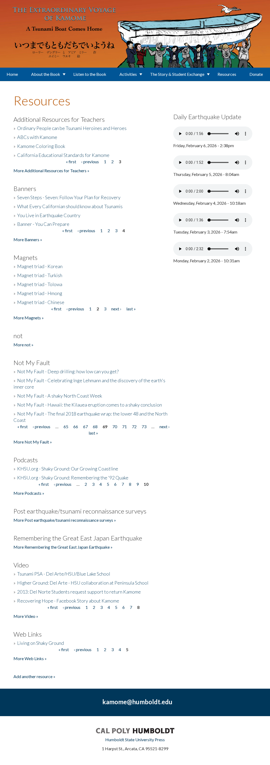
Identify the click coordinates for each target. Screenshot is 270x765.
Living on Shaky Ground (40, 643)
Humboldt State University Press (135, 739)
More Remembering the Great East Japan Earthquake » (63, 546)
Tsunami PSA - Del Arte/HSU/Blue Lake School (63, 574)
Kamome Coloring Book (41, 146)
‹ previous (90, 161)
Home (12, 74)
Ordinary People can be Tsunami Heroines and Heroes (72, 128)
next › (116, 308)
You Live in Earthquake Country (48, 215)
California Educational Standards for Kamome (63, 155)
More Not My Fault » (32, 441)
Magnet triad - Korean (39, 266)
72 (134, 426)
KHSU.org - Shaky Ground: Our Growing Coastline (67, 469)
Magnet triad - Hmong (39, 293)
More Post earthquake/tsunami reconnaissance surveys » (64, 520)
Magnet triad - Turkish (39, 275)
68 (95, 426)
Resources (227, 74)
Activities (128, 74)
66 (75, 426)
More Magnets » (28, 317)
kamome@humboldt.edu (137, 702)
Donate (256, 74)
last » (131, 308)
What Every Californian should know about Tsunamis (70, 206)
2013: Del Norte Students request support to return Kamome (79, 592)
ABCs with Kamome (37, 137)
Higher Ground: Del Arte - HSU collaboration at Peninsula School (82, 583)
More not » (23, 344)
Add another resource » (34, 676)
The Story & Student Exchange (177, 74)
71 (124, 426)
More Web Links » (30, 658)
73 (144, 426)
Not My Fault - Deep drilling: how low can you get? (68, 371)
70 (114, 426)
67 (85, 426)
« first (71, 161)
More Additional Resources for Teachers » (51, 170)
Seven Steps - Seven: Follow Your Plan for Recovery (68, 197)
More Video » (25, 616)
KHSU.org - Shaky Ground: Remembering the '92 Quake (72, 478)
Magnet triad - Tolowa (39, 284)
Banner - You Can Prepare (43, 224)
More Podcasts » (28, 493)
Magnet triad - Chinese (40, 302)
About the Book (45, 74)
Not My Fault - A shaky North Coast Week (59, 396)
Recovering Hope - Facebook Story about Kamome (68, 601)
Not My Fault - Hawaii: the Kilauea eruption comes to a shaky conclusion (89, 405)
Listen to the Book (89, 74)
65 (66, 426)
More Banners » (27, 239)
